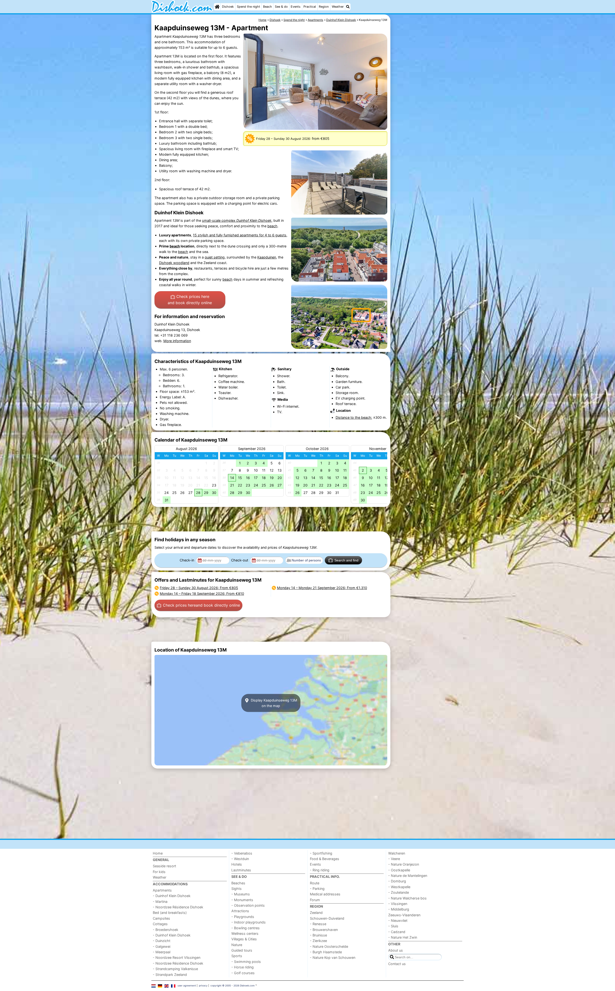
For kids (159, 872)
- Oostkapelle (399, 870)
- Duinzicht (161, 941)
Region (324, 6)
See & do (281, 6)
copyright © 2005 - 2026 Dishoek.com (232, 985)
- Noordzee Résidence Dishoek (178, 907)
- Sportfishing (321, 853)
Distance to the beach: (354, 417)
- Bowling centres (245, 928)
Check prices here (190, 299)
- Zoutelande (398, 892)
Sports (236, 956)
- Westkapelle (399, 887)
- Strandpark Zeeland (170, 975)
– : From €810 (202, 593)
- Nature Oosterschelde (329, 946)
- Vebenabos (241, 853)
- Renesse (318, 924)
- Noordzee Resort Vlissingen (176, 957)
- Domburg (397, 881)
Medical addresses (325, 894)
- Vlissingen (397, 904)
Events (296, 6)
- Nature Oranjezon (403, 864)
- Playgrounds (242, 917)
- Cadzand (396, 932)
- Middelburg (398, 909)
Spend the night (248, 6)
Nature (236, 945)
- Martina (160, 901)
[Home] (217, 6)
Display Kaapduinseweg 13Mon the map (273, 703)
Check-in (187, 560)
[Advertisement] (428, 125)
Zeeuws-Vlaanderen (404, 915)
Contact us (397, 964)
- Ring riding (319, 870)
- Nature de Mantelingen (407, 876)
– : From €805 (199, 588)
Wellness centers (244, 933)
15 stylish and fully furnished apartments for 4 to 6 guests (239, 235)
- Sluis (393, 926)
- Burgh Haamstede (326, 952)
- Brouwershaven (324, 930)
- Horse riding (242, 967)
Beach (267, 6)
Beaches (238, 883)
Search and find (346, 560)
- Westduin (240, 859)
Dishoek (228, 6)
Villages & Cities (244, 939)
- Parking (317, 888)
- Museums (240, 894)
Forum (315, 900)
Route (314, 883)
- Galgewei (161, 946)
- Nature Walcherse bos (407, 898)
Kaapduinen (266, 257)
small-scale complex (236, 220)
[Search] (348, 6)
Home (158, 853)
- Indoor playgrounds (248, 922)
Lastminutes (241, 870)
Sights (236, 888)
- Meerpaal (161, 952)
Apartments (162, 890)
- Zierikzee (318, 941)
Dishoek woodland (174, 263)
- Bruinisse (318, 935)
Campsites (161, 918)
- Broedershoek (165, 930)
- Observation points (248, 905)
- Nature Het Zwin (402, 937)
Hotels (236, 864)
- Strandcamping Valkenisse (175, 969)
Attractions (240, 911)
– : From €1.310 (322, 588)
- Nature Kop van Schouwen (332, 957)
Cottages (160, 924)
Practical (309, 6)
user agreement (187, 985)
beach (272, 226)
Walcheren (396, 853)
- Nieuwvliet (397, 920)
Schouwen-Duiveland (327, 918)
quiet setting (215, 257)
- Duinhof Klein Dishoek (172, 896)
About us (395, 950)
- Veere (394, 859)
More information (177, 341)
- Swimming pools (246, 962)
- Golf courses (243, 973)
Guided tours (241, 950)
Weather (338, 6)
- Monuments (242, 900)
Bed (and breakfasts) (170, 913)
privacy (203, 985)
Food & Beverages (324, 859)
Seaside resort (164, 866)
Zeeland (316, 913)
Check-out (240, 560)
